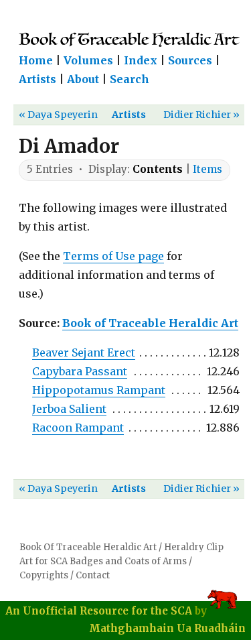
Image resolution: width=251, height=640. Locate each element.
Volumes (88, 60)
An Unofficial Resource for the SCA (98, 610)
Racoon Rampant (78, 427)
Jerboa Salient (69, 408)
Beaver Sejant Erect (83, 352)
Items (207, 169)
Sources (190, 60)
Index (140, 60)
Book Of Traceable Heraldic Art (88, 547)
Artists (37, 79)
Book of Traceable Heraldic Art (150, 323)
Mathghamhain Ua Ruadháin (167, 628)
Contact (93, 575)
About (83, 79)
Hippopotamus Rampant (98, 390)
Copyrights (43, 575)
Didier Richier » (201, 115)
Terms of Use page (113, 256)
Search (129, 79)
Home (36, 60)
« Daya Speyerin (58, 115)
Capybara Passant (79, 371)
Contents (158, 169)
